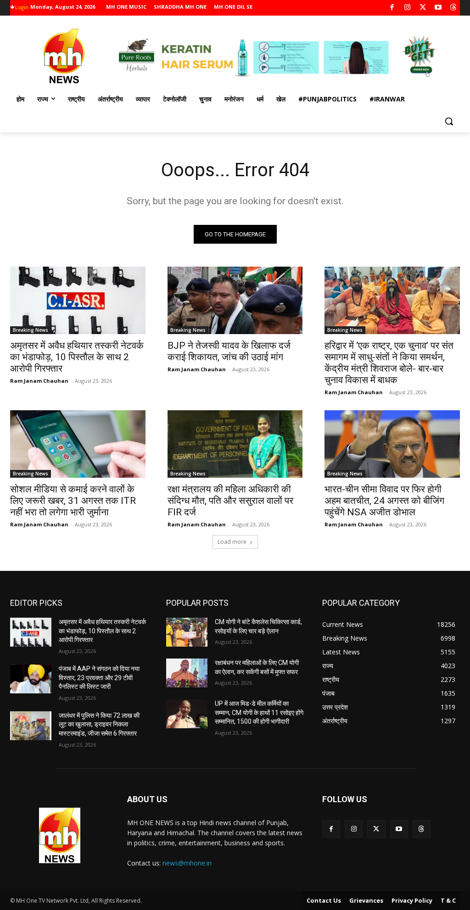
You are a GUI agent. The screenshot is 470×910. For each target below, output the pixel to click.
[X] (423, 8)
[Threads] (453, 8)
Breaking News (30, 330)
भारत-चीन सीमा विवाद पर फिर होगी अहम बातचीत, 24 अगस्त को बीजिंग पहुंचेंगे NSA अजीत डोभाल (384, 501)
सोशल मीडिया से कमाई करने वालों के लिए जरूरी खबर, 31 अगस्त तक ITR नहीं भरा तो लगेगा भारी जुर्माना (73, 501)
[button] (449, 121)
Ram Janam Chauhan (39, 380)
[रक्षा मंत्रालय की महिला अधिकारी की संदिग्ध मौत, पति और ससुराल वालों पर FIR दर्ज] (235, 444)
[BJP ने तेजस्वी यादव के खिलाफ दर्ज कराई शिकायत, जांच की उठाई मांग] (235, 300)
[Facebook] (392, 8)
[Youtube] (438, 8)
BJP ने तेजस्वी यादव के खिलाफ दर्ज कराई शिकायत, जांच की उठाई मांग (229, 351)
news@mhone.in (187, 863)
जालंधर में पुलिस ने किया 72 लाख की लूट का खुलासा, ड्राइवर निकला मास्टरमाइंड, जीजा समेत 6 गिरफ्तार (99, 724)
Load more (232, 542)
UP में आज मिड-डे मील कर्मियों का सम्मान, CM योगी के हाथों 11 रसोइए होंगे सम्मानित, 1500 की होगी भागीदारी (259, 712)
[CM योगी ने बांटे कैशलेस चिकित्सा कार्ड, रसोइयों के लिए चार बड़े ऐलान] (186, 632)
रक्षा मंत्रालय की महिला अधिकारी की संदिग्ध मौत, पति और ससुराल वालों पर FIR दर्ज (230, 501)
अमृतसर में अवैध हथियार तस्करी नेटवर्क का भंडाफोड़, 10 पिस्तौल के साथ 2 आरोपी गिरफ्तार (77, 357)
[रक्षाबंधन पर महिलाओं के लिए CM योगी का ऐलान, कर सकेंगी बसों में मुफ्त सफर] (186, 673)
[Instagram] (407, 8)
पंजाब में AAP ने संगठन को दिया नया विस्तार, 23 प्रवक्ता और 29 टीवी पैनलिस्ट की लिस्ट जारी (99, 677)
